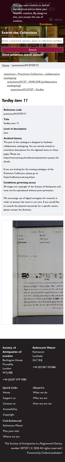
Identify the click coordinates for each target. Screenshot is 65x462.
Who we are (40, 398)
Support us (9, 398)
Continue (46, 24)
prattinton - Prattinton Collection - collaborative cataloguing (31, 75)
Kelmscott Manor (13, 425)
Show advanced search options (22, 54)
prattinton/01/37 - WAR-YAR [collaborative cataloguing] (32, 83)
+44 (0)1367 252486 (44, 367)
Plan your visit (11, 431)
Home (5, 65)
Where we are (11, 436)
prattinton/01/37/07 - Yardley (27, 89)
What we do (40, 392)
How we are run (42, 403)
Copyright (8, 414)
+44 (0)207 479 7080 (14, 379)
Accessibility (10, 409)
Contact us (9, 403)
